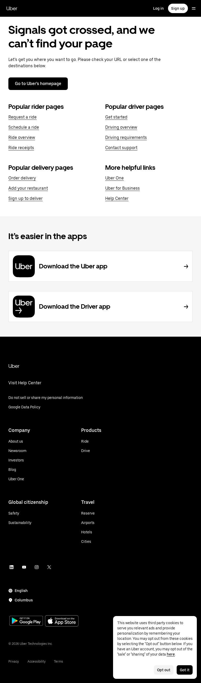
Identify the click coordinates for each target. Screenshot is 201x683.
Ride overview (21, 137)
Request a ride (22, 117)
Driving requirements (126, 137)
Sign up (178, 8)
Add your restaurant (28, 188)
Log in (158, 8)
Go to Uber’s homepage (38, 83)
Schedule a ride (23, 127)
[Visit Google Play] (26, 621)
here (171, 654)
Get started (116, 117)
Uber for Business (122, 188)
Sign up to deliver (25, 198)
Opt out (163, 670)
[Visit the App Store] (62, 621)
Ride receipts (21, 147)
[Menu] (193, 8)
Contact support (121, 147)
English (21, 591)
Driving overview (121, 127)
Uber (11, 8)
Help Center (117, 198)
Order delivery (22, 178)
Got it (184, 670)
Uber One (114, 178)
